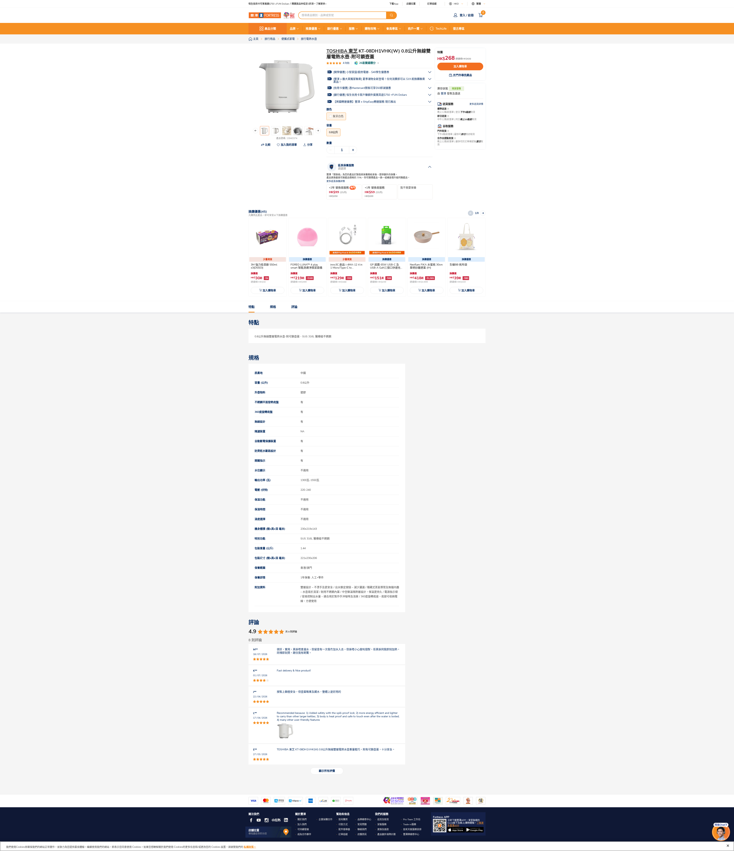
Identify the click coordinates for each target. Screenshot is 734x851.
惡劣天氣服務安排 (412, 829)
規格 (273, 307)
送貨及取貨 (383, 819)
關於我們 (302, 819)
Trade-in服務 (409, 824)
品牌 (293, 29)
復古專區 (458, 29)
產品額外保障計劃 (386, 834)
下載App (393, 3)
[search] (391, 15)
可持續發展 (303, 829)
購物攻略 (370, 29)
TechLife (441, 29)
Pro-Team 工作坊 (411, 819)
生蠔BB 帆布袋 (458, 264)
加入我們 (302, 824)
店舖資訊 (362, 834)
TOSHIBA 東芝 (342, 51)
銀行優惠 (333, 29)
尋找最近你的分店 (257, 833)
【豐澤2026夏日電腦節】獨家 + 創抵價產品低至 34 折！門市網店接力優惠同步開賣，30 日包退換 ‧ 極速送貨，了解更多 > (311, 3)
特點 (251, 307)
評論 (294, 307)
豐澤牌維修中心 (411, 834)
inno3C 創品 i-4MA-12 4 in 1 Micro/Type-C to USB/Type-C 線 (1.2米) (346, 268)
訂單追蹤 (432, 3)
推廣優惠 (311, 29)
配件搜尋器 (344, 829)
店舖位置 (411, 3)
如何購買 (343, 819)
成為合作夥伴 (304, 834)
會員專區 (392, 29)
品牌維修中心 (364, 819)
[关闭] (728, 845)
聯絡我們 (362, 829)
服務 (352, 29)
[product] (267, 236)
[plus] (353, 150)
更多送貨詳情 (476, 104)
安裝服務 (381, 824)
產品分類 (270, 29)
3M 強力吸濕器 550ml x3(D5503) (264, 266)
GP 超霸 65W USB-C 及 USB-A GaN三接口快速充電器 (386, 268)
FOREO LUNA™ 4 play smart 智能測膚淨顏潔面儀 (306, 266)
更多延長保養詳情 (335, 181)
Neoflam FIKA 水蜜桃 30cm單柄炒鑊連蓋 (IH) (426, 266)
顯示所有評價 (327, 771)
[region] (367, 846)
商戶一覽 (413, 29)
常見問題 (362, 824)
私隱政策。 (250, 847)
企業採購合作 (325, 819)
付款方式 (343, 824)
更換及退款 (383, 829)
